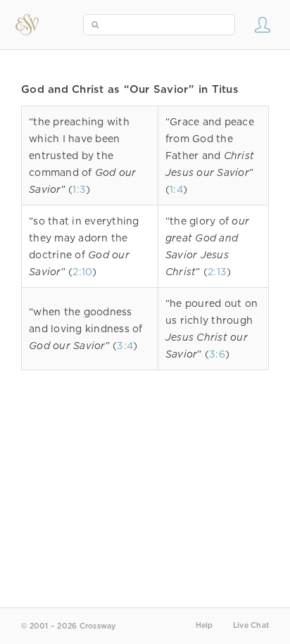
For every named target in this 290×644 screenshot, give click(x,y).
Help (204, 625)
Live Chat (251, 625)
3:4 (125, 345)
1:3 (79, 189)
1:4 (176, 189)
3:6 (217, 354)
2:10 (82, 271)
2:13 (217, 271)
